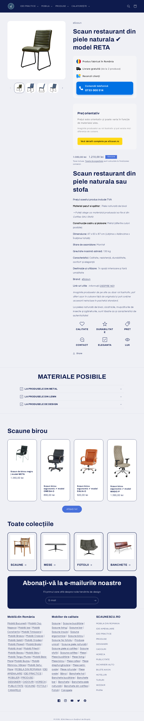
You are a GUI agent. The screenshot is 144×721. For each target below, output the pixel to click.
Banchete (63, 682)
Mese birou (58, 661)
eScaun (86, 279)
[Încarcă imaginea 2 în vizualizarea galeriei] (31, 88)
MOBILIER (13, 677)
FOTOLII (83, 564)
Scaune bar (76, 627)
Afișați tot (72, 509)
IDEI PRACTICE (32, 673)
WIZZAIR (100, 685)
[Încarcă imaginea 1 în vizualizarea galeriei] (19, 88)
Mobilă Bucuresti (17, 623)
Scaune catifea (68, 653)
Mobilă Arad (15, 648)
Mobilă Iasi (24, 627)
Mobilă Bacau (16, 653)
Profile (99, 690)
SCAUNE (17, 564)
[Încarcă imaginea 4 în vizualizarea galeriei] (53, 88)
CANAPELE (14, 690)
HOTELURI (101, 675)
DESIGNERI (14, 682)
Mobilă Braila (33, 644)
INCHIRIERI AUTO (105, 665)
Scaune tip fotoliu (62, 640)
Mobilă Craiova (34, 636)
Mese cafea (73, 661)
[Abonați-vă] (95, 600)
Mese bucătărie (60, 657)
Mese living (78, 657)
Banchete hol (77, 673)
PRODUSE (27, 677)
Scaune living (59, 627)
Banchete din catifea (76, 686)
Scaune (56, 623)
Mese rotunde (68, 669)
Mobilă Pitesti (31, 648)
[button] (29, 6)
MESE (48, 564)
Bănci (63, 673)
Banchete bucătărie (63, 677)
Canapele (66, 690)
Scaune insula (60, 632)
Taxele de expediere (94, 161)
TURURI (100, 680)
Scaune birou (75, 636)
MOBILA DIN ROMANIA (28, 669)
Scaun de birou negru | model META (22, 472)
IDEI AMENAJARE (105, 629)
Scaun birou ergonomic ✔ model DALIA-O (87, 488)
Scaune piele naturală (73, 644)
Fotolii (55, 690)
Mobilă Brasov (16, 636)
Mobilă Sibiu (32, 653)
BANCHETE (119, 564)
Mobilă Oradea (33, 640)
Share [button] (79, 353)
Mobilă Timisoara (31, 632)
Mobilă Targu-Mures (19, 657)
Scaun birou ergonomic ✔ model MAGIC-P (120, 489)
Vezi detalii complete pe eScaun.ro (100, 141)
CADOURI (28, 682)
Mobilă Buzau (22, 661)
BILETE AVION (103, 670)
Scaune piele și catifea (64, 648)
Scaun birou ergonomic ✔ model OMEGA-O (54, 488)
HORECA (41, 682)
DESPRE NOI (107, 286)
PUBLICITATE (15, 686)
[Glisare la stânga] (10, 88)
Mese (83, 653)
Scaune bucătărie (73, 623)
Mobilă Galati (15, 640)
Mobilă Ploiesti (16, 644)
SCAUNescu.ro (67, 719)
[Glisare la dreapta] (62, 88)
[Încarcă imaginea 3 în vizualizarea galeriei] (42, 88)
